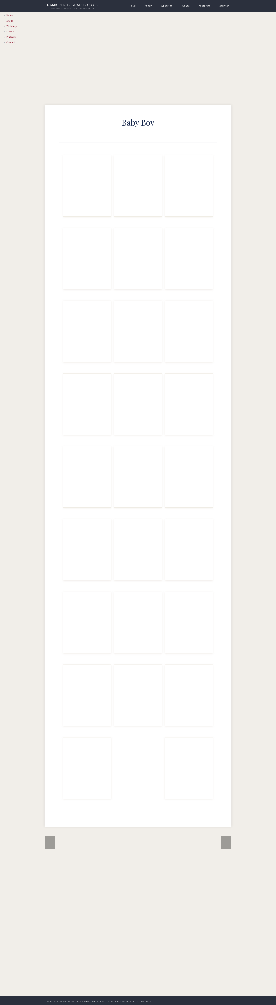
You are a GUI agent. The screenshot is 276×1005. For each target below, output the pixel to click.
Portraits (204, 6)
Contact (224, 6)
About (148, 6)
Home (133, 6)
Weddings (166, 6)
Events (185, 6)
